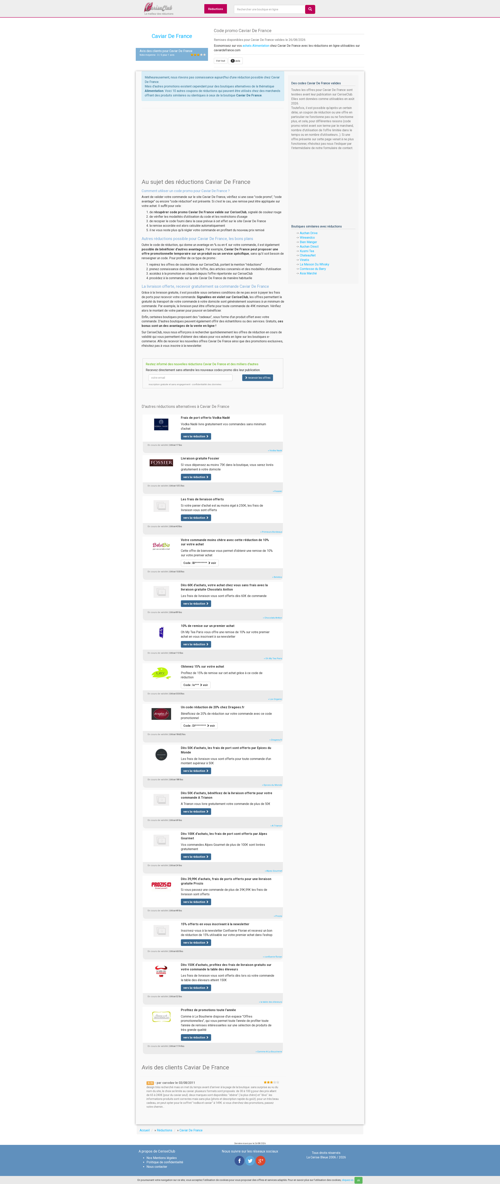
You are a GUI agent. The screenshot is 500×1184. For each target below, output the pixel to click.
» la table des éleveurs (270, 1002)
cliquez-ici (347, 1180)
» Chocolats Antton (272, 618)
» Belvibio (277, 577)
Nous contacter (156, 1167)
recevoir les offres (259, 377)
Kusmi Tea (307, 251)
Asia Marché (308, 273)
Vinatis (304, 260)
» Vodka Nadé (275, 450)
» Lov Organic (275, 699)
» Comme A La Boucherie (269, 1051)
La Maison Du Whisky (314, 264)
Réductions (215, 9)
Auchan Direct (309, 246)
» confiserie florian (272, 957)
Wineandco (307, 237)
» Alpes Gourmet (273, 871)
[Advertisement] (213, 135)
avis (236, 60)
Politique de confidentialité (164, 1162)
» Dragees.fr (276, 740)
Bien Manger (308, 242)
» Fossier (277, 491)
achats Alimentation (256, 46)
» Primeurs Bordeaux (271, 532)
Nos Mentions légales (161, 1158)
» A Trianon (276, 825)
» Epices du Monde (272, 785)
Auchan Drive (309, 233)
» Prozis (278, 916)
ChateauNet (308, 255)
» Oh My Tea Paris (273, 658)
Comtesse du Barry (313, 269)
